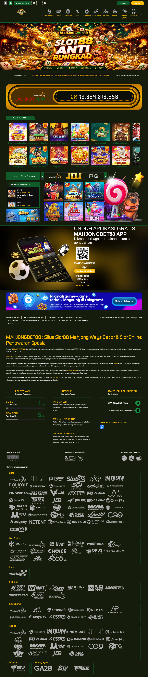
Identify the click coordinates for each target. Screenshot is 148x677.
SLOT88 (11, 323)
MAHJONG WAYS (48, 320)
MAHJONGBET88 (13, 317)
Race (77, 15)
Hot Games (49, 15)
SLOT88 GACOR (65, 320)
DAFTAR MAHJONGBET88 (33, 317)
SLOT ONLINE (13, 320)
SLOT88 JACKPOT (81, 320)
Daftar (137, 3)
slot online (56, 378)
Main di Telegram (23, 3)
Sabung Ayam (124, 16)
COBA (55, 188)
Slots (59, 15)
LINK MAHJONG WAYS (30, 320)
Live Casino (68, 15)
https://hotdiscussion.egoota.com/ (121, 410)
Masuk (123, 3)
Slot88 (115, 363)
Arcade (106, 15)
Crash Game (96, 15)
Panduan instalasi (85, 271)
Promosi (134, 15)
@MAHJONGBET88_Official (118, 403)
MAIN (19, 132)
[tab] (54, 176)
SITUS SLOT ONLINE (74, 317)
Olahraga (87, 15)
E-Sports (115, 15)
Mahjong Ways (72, 370)
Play (41, 99)
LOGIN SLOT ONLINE (55, 317)
